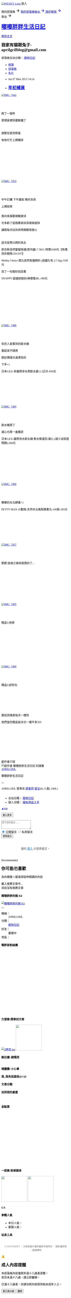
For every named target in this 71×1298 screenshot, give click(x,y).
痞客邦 (30, 788)
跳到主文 (6, 36)
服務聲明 (36, 1250)
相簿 (11, 64)
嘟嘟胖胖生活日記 (23, 27)
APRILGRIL (8, 769)
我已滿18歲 (8, 1291)
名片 (11, 73)
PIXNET (16, 1246)
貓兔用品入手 (31, 802)
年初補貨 (16, 87)
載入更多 (7, 815)
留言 (37, 788)
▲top (4, 808)
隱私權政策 (61, 1246)
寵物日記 (29, 57)
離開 (20, 1291)
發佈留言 (7, 836)
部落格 (12, 68)
